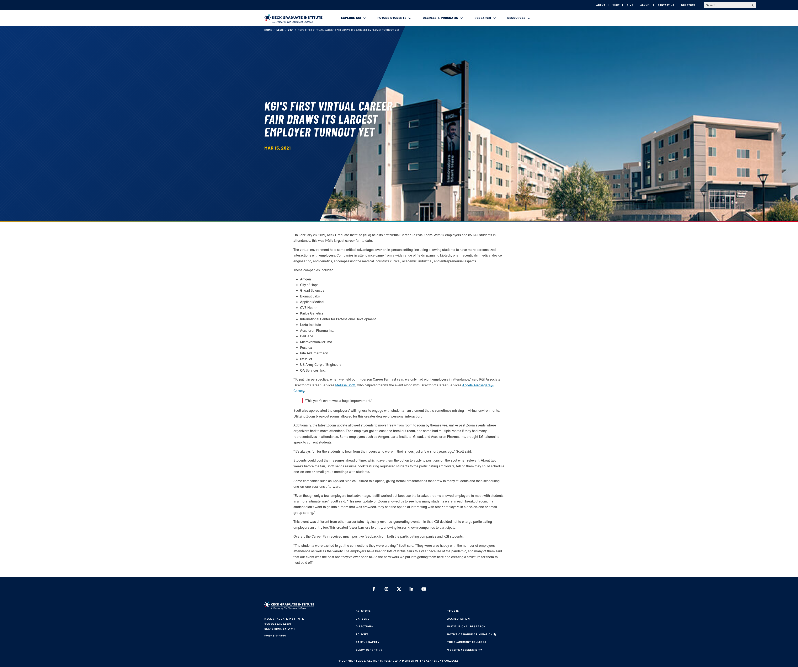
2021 (290, 29)
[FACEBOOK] (374, 589)
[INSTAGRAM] (386, 589)
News (280, 29)
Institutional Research (466, 626)
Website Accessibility (464, 650)
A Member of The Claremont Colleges (429, 660)
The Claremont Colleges (466, 642)
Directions (364, 626)
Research (482, 18)
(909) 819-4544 (275, 635)
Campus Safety (368, 642)
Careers (362, 618)
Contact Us (666, 5)
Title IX (453, 610)
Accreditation (458, 618)
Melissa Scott (345, 385)
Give (630, 5)
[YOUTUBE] (424, 589)
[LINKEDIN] (411, 589)
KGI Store (688, 5)
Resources (516, 18)
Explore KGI (351, 18)
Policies (362, 634)
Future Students (391, 18)
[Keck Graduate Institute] (293, 18)
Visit (616, 5)
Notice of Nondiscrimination (470, 634)
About (600, 5)
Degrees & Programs (440, 18)
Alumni (645, 5)
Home (268, 29)
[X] (399, 589)
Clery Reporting (369, 650)
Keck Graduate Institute (284, 618)
